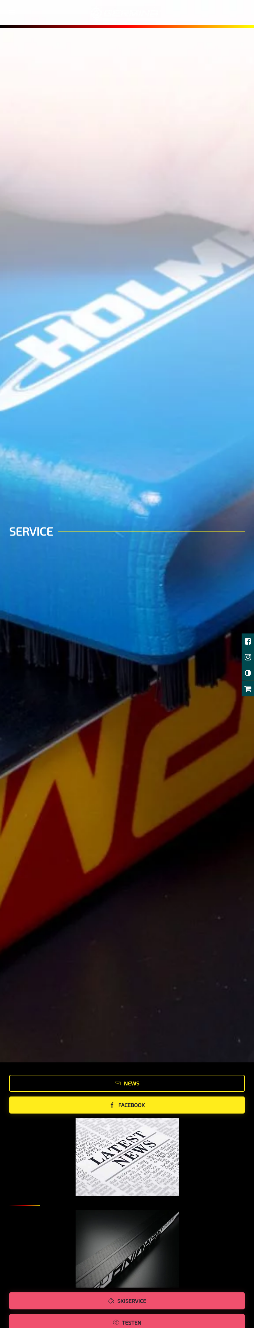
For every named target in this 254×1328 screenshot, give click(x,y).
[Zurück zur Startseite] (127, 12)
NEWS (131, 1083)
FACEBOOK (131, 1104)
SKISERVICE (131, 1300)
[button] (12, 12)
